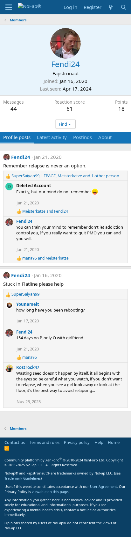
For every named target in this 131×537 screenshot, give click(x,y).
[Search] (123, 7)
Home (114, 442)
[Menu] (8, 7)
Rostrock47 (27, 367)
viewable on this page (50, 491)
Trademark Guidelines (22, 478)
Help (98, 442)
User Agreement (103, 486)
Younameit (27, 304)
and (45, 211)
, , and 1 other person (65, 176)
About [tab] (105, 137)
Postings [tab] (82, 137)
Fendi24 (20, 157)
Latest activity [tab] (52, 137)
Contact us (14, 442)
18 (121, 108)
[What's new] (111, 7)
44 (13, 108)
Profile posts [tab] (17, 137)
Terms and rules (44, 442)
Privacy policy (77, 442)
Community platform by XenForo (54, 460)
